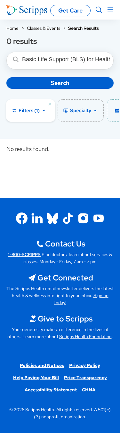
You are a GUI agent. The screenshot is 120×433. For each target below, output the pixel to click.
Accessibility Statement (51, 390)
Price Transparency (85, 377)
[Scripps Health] (26, 10)
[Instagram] (83, 218)
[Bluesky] (52, 218)
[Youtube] (98, 218)
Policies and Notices (42, 365)
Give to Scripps (65, 319)
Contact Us (65, 244)
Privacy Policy (84, 365)
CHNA (88, 390)
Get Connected (65, 278)
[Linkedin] (37, 218)
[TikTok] (68, 218)
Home (12, 28)
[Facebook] (21, 218)
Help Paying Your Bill (36, 377)
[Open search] (98, 10)
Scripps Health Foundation (85, 336)
